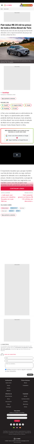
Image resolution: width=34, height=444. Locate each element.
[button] (26, 5)
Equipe (8, 385)
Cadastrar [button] (17, 420)
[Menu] (2, 5)
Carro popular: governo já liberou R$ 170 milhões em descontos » (25, 198)
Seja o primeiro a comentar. (8, 98)
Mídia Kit (8, 390)
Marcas (25, 382)
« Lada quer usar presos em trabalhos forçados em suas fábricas (8, 198)
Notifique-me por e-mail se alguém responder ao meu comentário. (18, 370)
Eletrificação (8, 406)
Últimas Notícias (5, 208)
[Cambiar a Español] (20, 427)
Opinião (25, 396)
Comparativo (25, 385)
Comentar (30, 374)
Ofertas (25, 406)
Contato (8, 388)
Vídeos (18, 210)
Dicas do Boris (9, 401)
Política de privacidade (17, 442)
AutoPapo (5, 92)
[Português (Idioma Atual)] (13, 427)
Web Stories (25, 404)
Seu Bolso (12, 210)
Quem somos (8, 382)
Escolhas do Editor (14, 208)
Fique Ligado (4, 210)
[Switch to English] (17, 427)
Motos (8, 398)
